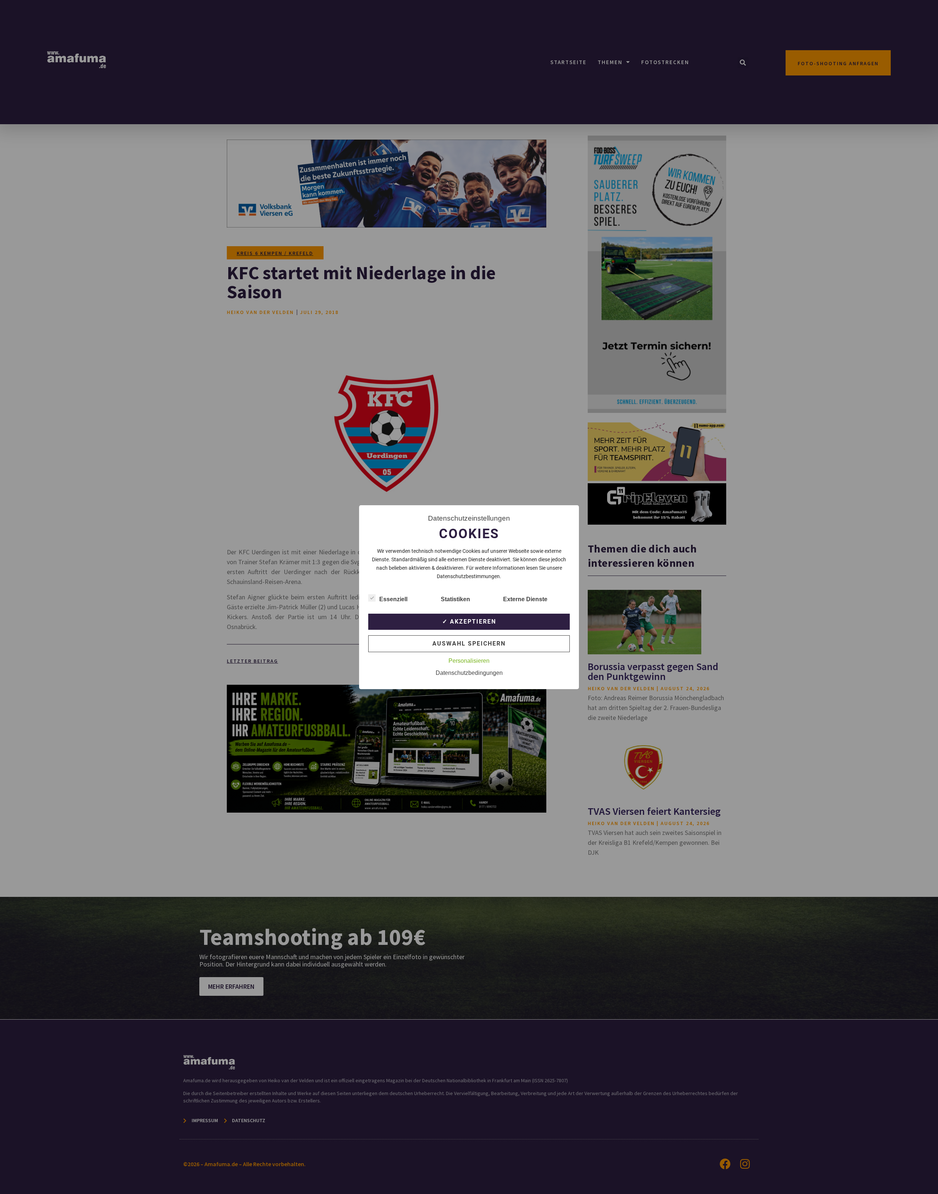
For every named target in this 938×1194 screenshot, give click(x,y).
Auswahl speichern (469, 643)
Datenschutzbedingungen (469, 673)
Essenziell (393, 599)
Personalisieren (469, 661)
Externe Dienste (525, 599)
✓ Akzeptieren (469, 621)
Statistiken (455, 599)
